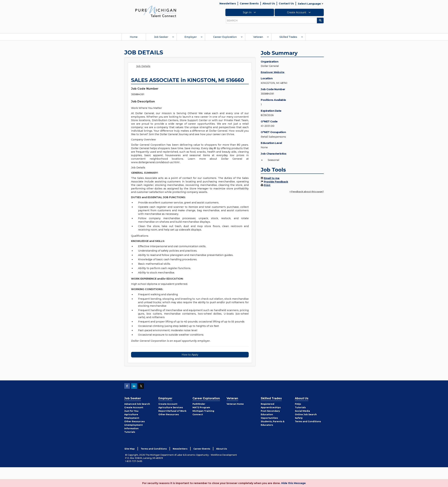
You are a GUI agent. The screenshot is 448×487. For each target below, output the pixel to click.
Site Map (129, 448)
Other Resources (134, 421)
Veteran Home (235, 404)
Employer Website (272, 72)
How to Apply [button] (190, 354)
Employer (190, 37)
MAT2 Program (201, 407)
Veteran (258, 37)
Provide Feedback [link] (276, 181)
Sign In (247, 12)
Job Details (143, 66)
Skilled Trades (288, 37)
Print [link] (267, 185)
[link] (156, 11)
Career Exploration (225, 37)
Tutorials (129, 432)
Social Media (302, 411)
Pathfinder (198, 404)
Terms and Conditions (308, 421)
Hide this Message (293, 483)
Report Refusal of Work (172, 411)
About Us (268, 3)
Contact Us (286, 3)
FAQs (298, 404)
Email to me (271, 178)
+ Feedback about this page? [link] (306, 191)
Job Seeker (161, 37)
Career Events (249, 3)
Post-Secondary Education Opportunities (270, 414)
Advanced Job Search (137, 404)
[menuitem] (134, 36)
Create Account (297, 12)
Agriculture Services (170, 407)
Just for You (131, 411)
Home (134, 37)
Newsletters (227, 3)
